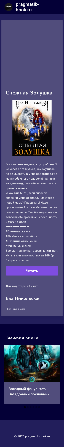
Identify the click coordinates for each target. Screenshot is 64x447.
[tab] (25, 407)
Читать (32, 271)
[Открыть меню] (56, 7)
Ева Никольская (16, 308)
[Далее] (53, 374)
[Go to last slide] (10, 374)
